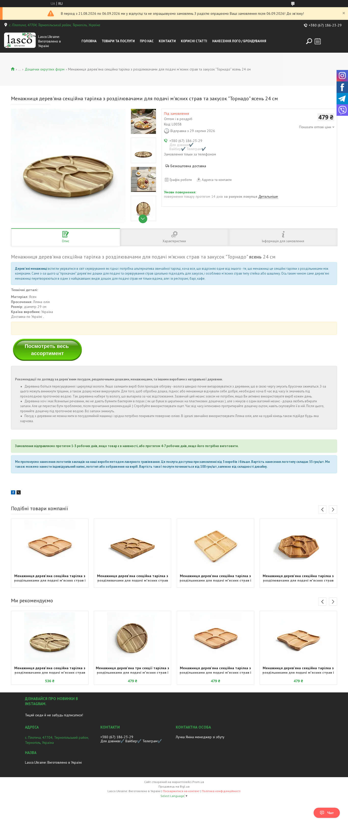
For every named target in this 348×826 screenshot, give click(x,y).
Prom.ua (198, 782)
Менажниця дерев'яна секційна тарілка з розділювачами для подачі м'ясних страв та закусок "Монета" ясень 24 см (298, 579)
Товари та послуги (118, 41)
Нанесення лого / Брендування (239, 41)
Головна (89, 41)
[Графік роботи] (318, 41)
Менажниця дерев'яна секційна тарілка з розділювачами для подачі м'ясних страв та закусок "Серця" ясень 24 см (132, 579)
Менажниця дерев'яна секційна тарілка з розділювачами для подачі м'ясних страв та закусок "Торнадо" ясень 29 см (49, 671)
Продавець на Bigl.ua (174, 786)
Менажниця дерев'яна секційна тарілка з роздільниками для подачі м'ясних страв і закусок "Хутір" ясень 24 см (50, 579)
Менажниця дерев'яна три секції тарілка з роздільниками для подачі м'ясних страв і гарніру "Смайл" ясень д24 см (132, 671)
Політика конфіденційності (221, 791)
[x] (19, 493)
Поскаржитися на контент (181, 791)
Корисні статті (194, 41)
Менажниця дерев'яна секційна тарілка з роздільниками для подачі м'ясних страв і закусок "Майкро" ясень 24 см (298, 671)
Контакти (167, 41)
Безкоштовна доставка (188, 166)
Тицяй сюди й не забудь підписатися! (54, 715)
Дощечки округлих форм (44, 69)
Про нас (147, 41)
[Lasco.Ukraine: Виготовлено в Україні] (20, 41)
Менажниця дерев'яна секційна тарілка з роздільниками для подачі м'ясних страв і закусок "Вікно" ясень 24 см (215, 579)
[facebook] (13, 493)
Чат (330, 813)
